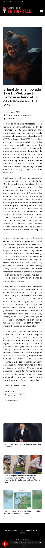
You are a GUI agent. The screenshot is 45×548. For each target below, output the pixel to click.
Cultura (9, 115)
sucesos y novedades (22, 115)
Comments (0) (12, 118)
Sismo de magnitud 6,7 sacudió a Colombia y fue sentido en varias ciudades (22, 512)
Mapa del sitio (22, 539)
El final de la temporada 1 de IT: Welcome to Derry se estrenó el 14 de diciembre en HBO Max (22, 97)
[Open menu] (41, 12)
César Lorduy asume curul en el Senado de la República (22, 445)
